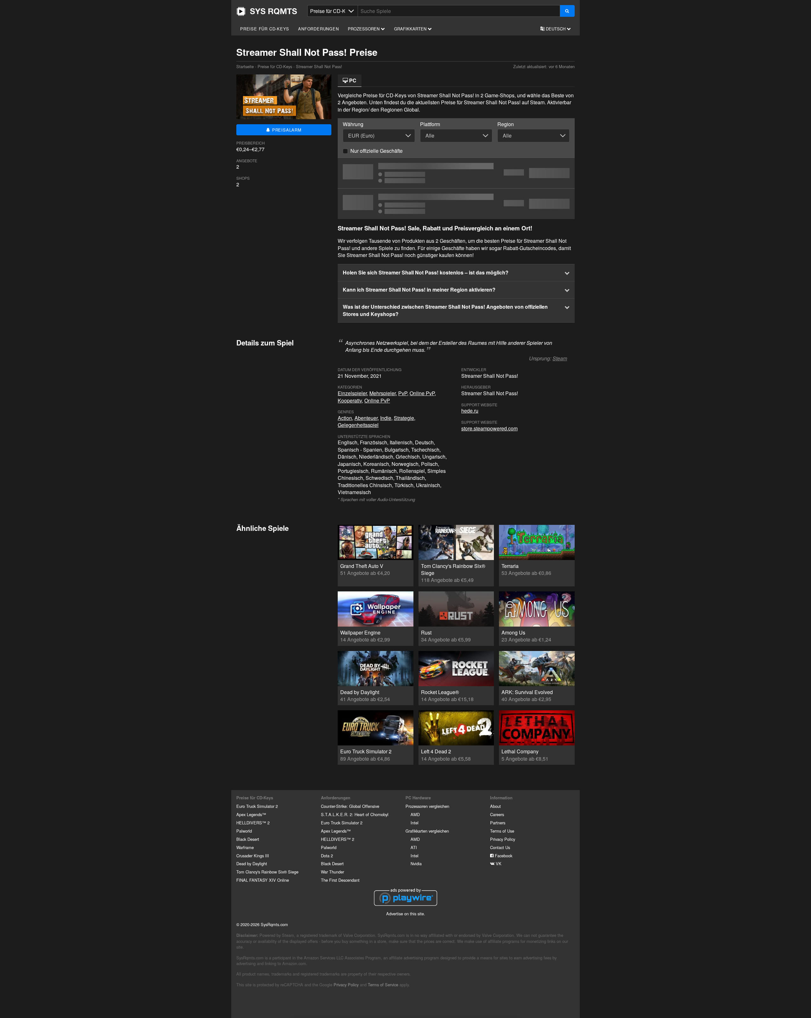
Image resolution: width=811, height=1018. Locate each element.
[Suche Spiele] (567, 11)
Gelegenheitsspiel (358, 424)
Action (345, 418)
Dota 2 (327, 856)
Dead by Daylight (251, 863)
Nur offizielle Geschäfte (376, 150)
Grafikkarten (411, 29)
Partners (497, 823)
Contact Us (500, 847)
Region (505, 124)
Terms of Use (502, 831)
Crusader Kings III (252, 856)
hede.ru (469, 410)
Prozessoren (364, 29)
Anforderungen (318, 29)
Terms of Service (383, 985)
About (495, 806)
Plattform (430, 124)
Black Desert (247, 839)
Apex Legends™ (251, 814)
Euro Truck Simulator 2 (257, 806)
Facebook (503, 856)
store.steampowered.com (489, 428)
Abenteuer (366, 418)
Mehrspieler (382, 393)
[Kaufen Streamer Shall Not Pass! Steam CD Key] (456, 204)
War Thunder (332, 872)
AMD (415, 814)
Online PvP (422, 393)
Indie (385, 418)
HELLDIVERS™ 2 (253, 823)
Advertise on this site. (405, 914)
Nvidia (416, 863)
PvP (402, 393)
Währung (353, 124)
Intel (414, 823)
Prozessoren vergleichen (427, 806)
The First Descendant (340, 880)
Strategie (404, 418)
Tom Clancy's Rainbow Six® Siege (267, 872)
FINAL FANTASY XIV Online (262, 880)
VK (498, 863)
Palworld (244, 831)
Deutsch (556, 29)
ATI (414, 847)
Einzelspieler (352, 393)
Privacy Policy (502, 839)
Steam (559, 358)
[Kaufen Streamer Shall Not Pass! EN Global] (456, 173)
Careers (497, 814)
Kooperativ (350, 400)
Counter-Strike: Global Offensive (350, 806)
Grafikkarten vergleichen (427, 831)
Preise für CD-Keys (264, 29)
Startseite (266, 11)
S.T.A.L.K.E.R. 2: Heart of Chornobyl (354, 814)
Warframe (245, 847)
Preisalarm (286, 130)
